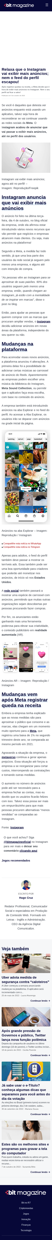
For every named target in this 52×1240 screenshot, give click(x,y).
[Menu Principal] (47, 5)
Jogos (26, 1214)
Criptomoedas (26, 1208)
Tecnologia (26, 1230)
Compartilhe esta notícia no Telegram (21, 547)
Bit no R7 (26, 1203)
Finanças (26, 1225)
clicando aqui (28, 850)
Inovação (26, 1219)
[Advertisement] (26, 39)
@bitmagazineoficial (17, 841)
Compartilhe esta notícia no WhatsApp (21, 543)
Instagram (17, 827)
